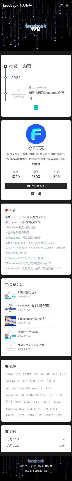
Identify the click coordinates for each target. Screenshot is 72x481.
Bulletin (11, 409)
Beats (27, 402)
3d (42, 374)
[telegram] (32, 193)
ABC (62, 374)
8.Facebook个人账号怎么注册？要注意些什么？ (33, 268)
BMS (17, 402)
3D (36, 374)
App (48, 388)
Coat (58, 415)
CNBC (10, 415)
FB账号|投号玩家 (27, 292)
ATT (56, 381)
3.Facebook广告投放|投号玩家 (23, 237)
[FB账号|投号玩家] (10, 294)
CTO (39, 415)
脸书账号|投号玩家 (28, 331)
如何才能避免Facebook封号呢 (46, 95)
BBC (59, 395)
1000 (9, 374)
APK (32, 381)
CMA (54, 409)
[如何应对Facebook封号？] (10, 347)
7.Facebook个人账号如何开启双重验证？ (29, 263)
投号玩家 (42, 471)
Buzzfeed (25, 409)
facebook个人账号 (17, 5)
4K (48, 374)
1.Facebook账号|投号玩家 (20, 227)
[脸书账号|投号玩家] (10, 334)
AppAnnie (12, 395)
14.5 (17, 374)
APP (40, 381)
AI (18, 381)
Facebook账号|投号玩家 (31, 318)
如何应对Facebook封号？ (32, 344)
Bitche (46, 402)
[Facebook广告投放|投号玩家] (10, 307)
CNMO (20, 415)
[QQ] (39, 193)
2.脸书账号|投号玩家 (17, 232)
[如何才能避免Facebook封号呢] (18, 93)
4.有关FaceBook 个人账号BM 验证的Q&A (29, 242)
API (25, 381)
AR (48, 381)
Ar (22, 395)
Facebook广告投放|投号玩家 (33, 305)
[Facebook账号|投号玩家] (10, 321)
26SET (27, 374)
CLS (45, 409)
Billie (36, 402)
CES (37, 409)
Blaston (57, 402)
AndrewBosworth (18, 388)
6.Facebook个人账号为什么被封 (24, 258)
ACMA (10, 381)
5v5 (54, 374)
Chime (49, 415)
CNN (31, 415)
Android (37, 388)
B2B (50, 395)
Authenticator (36, 395)
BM (9, 402)
